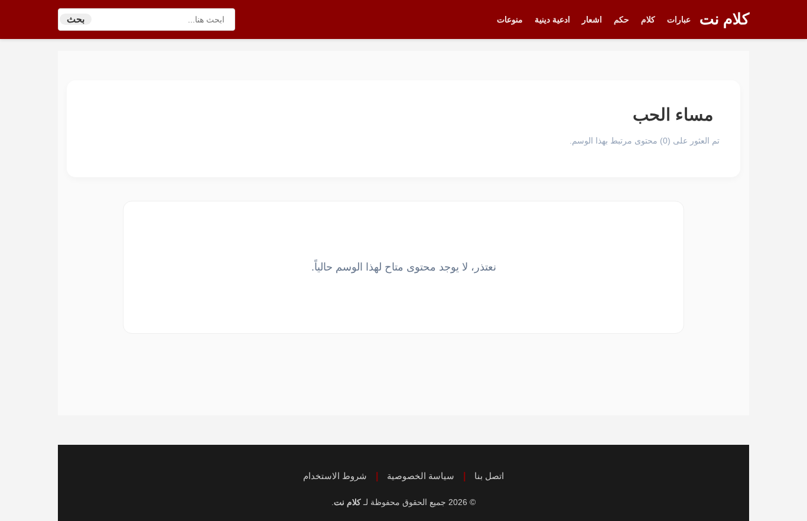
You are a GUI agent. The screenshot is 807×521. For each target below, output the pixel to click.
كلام (648, 19)
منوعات (510, 19)
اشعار (592, 19)
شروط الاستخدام (335, 476)
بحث (75, 19)
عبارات (679, 19)
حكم (621, 19)
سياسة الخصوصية (420, 476)
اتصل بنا (489, 476)
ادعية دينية (552, 19)
